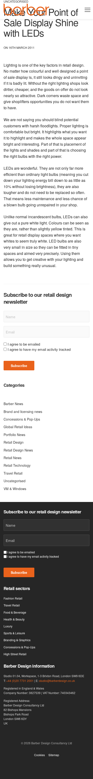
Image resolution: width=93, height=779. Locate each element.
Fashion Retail (13, 598)
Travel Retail (13, 473)
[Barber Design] (26, 9)
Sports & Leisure (14, 633)
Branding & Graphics (17, 640)
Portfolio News (14, 434)
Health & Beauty (14, 619)
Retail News (12, 457)
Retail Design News (18, 450)
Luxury (8, 626)
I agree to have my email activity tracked (39, 349)
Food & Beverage (15, 612)
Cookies (39, 755)
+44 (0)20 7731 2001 (20, 681)
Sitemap (53, 755)
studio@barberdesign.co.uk (57, 681)
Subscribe (19, 365)
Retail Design (14, 442)
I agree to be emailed (24, 344)
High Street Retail (15, 654)
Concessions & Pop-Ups (22, 419)
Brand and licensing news (23, 411)
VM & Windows (15, 488)
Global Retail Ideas (18, 426)
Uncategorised (15, 480)
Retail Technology (17, 465)
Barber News (13, 403)
